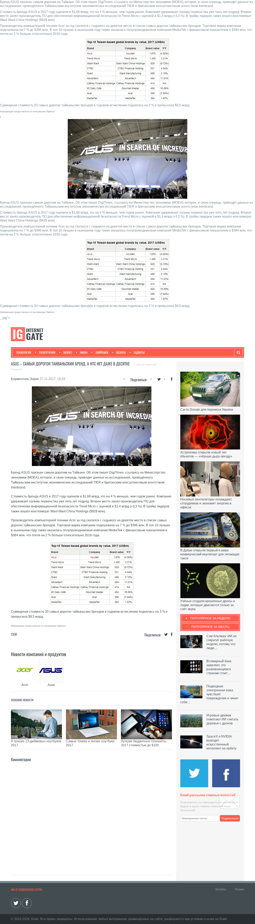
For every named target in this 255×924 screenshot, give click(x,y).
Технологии (23, 353)
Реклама (239, 889)
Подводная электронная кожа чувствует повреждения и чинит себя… (209, 694)
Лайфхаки (101, 353)
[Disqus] (91, 812)
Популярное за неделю (210, 618)
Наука (83, 353)
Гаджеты (139, 353)
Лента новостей (147, 364)
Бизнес (67, 353)
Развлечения (47, 353)
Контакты (221, 889)
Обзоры (121, 353)
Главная (16, 369)
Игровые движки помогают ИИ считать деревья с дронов (222, 719)
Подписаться (230, 818)
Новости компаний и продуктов (38, 654)
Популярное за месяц (210, 626)
